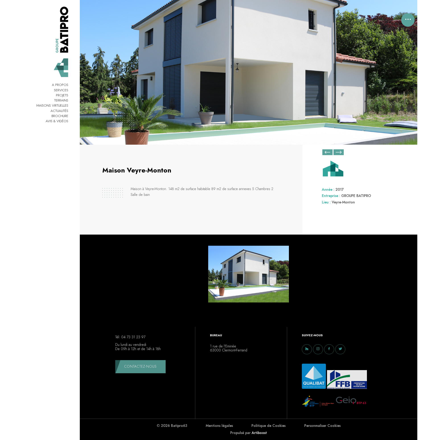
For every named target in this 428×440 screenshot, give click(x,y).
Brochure (59, 116)
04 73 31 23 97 (133, 337)
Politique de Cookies (268, 426)
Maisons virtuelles (52, 105)
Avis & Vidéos (57, 121)
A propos (60, 84)
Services (61, 90)
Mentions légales (219, 426)
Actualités (59, 110)
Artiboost (259, 432)
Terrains (61, 100)
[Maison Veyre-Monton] (248, 275)
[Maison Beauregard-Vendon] (338, 153)
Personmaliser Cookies (322, 426)
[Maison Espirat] (327, 152)
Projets (62, 95)
